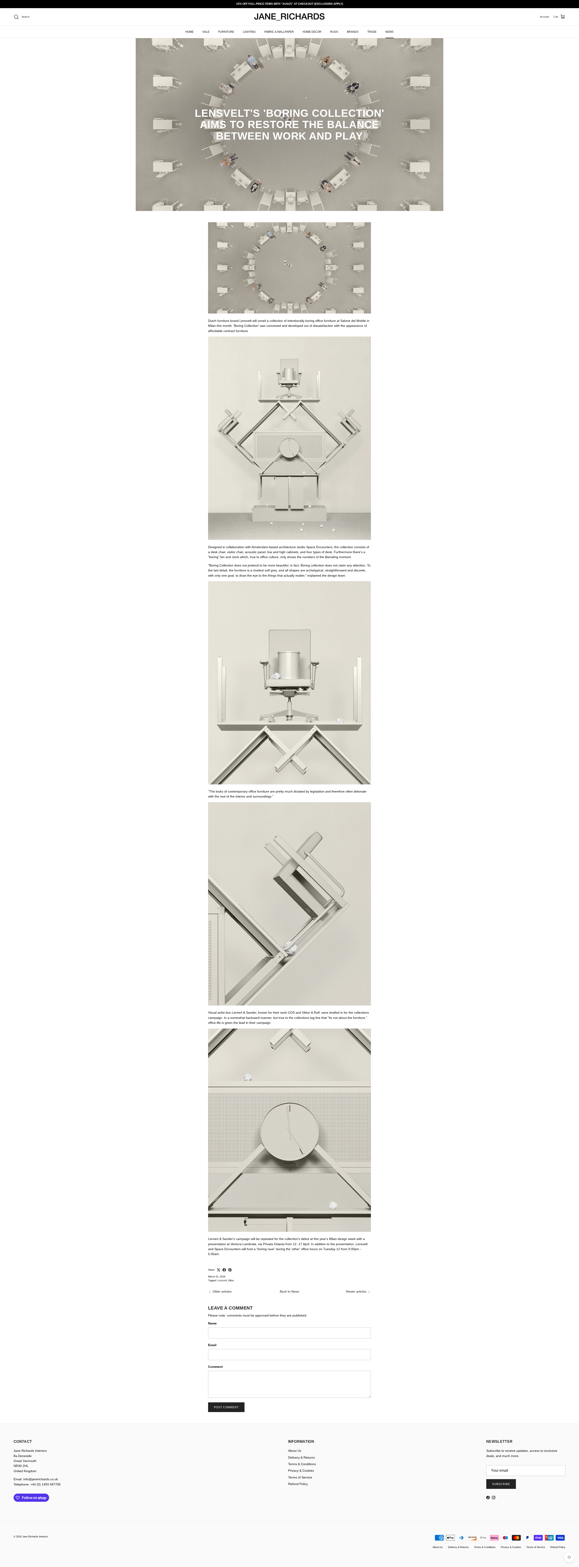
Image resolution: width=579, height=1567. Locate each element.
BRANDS (352, 31)
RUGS (334, 31)
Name (212, 1323)
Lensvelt (222, 1280)
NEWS (389, 31)
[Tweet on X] (218, 1270)
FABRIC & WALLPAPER (279, 31)
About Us (294, 1450)
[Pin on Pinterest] (230, 1270)
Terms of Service (300, 1477)
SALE (205, 31)
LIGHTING (249, 31)
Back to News (289, 1291)
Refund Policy (298, 1484)
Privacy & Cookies (301, 1470)
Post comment (226, 1407)
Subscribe (501, 1484)
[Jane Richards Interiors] (289, 17)
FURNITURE (226, 31)
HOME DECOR (312, 31)
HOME (189, 31)
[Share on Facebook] (224, 1270)
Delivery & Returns (301, 1457)
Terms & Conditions (302, 1464)
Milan (231, 1280)
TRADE (372, 31)
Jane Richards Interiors (35, 1536)
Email (212, 1345)
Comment (215, 1366)
